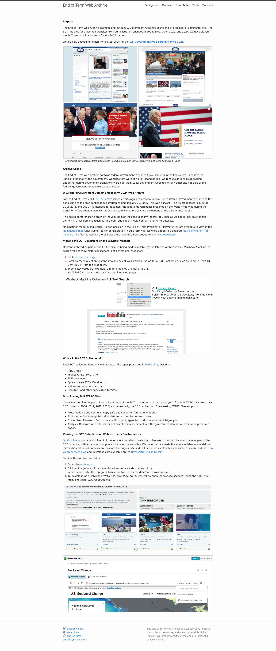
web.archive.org (85, 257)
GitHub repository (165, 234)
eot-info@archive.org (75, 639)
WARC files (151, 364)
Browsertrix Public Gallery (146, 451)
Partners (167, 5)
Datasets (207, 5)
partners (101, 199)
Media (195, 5)
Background (152, 5)
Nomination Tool (73, 230)
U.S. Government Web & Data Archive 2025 (156, 41)
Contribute (182, 5)
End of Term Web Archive (85, 5)
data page (161, 402)
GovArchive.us (71, 440)
